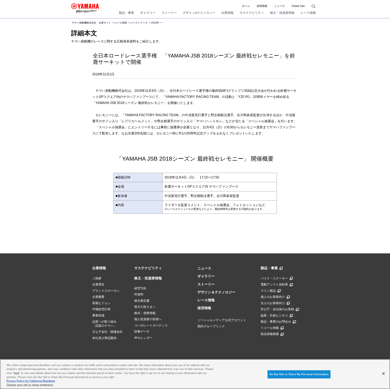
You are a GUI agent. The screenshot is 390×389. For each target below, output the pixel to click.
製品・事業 (126, 12)
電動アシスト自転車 (274, 284)
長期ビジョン (101, 303)
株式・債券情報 (145, 313)
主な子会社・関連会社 (107, 331)
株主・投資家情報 (282, 12)
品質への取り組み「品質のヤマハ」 (104, 323)
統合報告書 (142, 300)
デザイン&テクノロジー (199, 12)
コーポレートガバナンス (151, 325)
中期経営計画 (101, 309)
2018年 (155, 22)
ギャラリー (147, 12)
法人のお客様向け (273, 303)
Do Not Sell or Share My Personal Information (299, 374)
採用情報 (262, 6)
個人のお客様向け (273, 296)
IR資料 (138, 294)
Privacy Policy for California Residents (30, 381)
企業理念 (98, 284)
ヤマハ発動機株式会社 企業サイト (91, 22)
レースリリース (138, 22)
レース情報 (308, 12)
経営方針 (140, 288)
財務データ (142, 331)
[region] (195, 374)
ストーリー (169, 12)
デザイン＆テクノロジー (216, 292)
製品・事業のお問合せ (276, 321)
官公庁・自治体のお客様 (277, 309)
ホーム (246, 6)
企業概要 (98, 296)
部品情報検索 (270, 334)
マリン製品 (268, 290)
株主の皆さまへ (145, 306)
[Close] (383, 373)
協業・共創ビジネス (274, 315)
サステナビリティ (252, 12)
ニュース (279, 6)
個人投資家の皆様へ (148, 319)
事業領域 (98, 315)
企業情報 (227, 12)
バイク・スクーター (274, 278)
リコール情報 (270, 328)
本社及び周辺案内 (104, 338)
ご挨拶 (96, 278)
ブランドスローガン (106, 290)
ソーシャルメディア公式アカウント (221, 320)
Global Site (298, 6)
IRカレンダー (143, 337)
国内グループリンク (211, 326)
